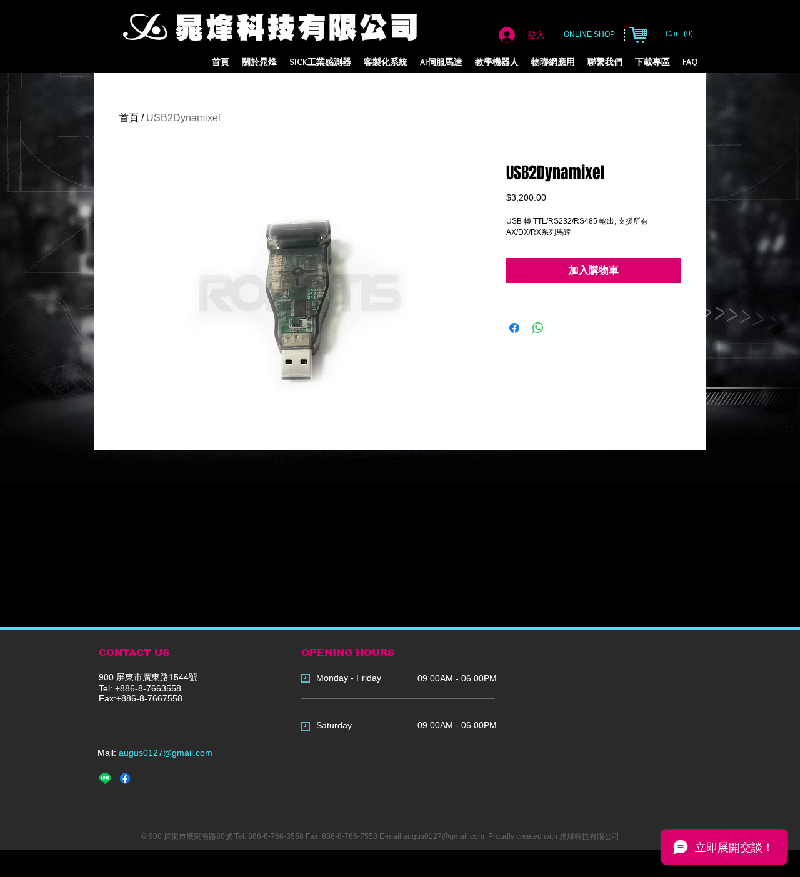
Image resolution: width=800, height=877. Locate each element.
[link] (680, 33)
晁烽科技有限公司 (589, 836)
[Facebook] (125, 778)
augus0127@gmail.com (165, 753)
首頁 (129, 117)
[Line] (105, 778)
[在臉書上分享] (514, 327)
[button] (386, 62)
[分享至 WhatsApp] (538, 327)
